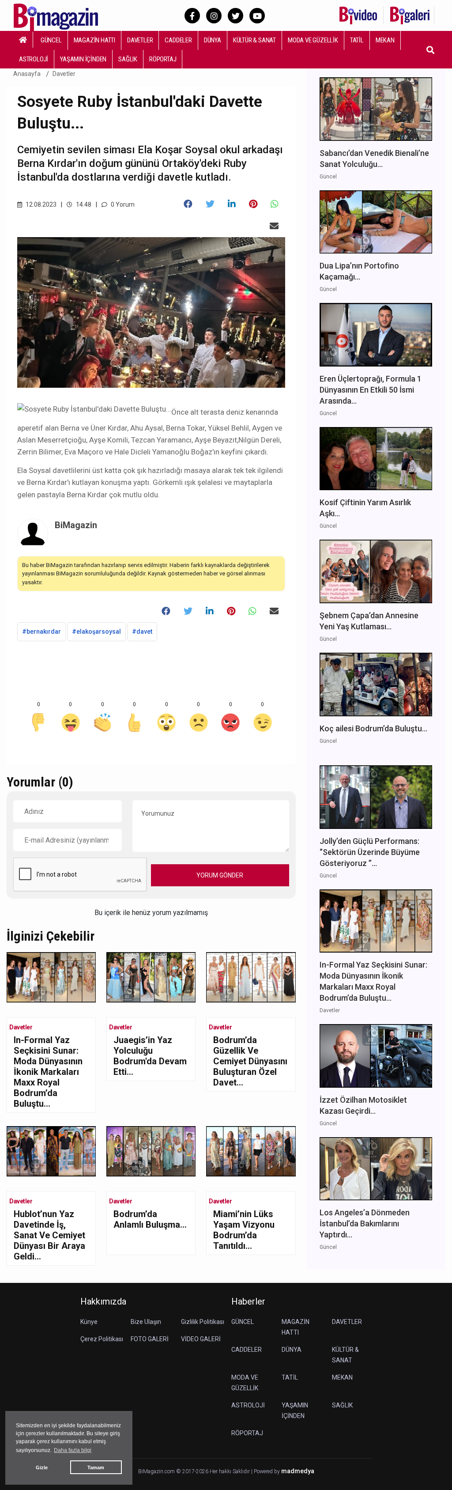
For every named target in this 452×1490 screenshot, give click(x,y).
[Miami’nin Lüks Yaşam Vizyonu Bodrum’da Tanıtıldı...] (250, 1150)
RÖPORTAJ (162, 59)
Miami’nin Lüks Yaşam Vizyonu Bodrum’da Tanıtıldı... (244, 1230)
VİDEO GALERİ (201, 1339)
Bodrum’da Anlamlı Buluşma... (150, 1219)
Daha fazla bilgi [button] (72, 1450)
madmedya (297, 1471)
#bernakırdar (41, 631)
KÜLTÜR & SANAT (254, 40)
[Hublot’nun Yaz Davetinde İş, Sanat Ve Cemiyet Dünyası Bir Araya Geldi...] (51, 1150)
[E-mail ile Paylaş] (274, 226)
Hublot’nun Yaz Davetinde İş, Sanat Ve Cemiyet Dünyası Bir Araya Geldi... (49, 1235)
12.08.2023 (40, 204)
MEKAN (385, 40)
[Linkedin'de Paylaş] (231, 204)
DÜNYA (212, 40)
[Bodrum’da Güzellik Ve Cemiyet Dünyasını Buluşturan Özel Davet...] (250, 976)
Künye (89, 1321)
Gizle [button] (42, 1467)
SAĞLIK (127, 59)
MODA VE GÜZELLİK (313, 40)
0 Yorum (122, 204)
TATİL (357, 40)
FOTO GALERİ (150, 1339)
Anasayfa (27, 73)
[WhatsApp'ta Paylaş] (274, 204)
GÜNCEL (51, 40)
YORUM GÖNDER (219, 875)
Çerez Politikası (101, 1339)
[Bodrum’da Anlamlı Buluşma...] (151, 1150)
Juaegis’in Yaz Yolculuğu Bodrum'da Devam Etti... (150, 1056)
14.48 (83, 204)
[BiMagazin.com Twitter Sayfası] (235, 15)
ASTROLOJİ (33, 59)
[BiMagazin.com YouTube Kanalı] (257, 15)
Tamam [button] (95, 1467)
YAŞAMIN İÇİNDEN (83, 59)
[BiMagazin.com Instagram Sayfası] (214, 15)
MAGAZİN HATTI (94, 40)
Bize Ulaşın (146, 1321)
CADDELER (178, 40)
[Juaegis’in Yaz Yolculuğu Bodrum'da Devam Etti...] (151, 976)
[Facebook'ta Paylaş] (188, 204)
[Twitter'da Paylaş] (210, 204)
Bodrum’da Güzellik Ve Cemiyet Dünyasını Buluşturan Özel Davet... (250, 1061)
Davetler (64, 73)
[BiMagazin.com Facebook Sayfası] (192, 15)
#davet (142, 631)
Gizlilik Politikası (202, 1321)
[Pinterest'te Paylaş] (253, 204)
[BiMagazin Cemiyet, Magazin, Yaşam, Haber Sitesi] (61, 15)
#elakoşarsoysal (96, 631)
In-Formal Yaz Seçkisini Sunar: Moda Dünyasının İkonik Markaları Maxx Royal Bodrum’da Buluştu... (48, 1072)
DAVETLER (140, 40)
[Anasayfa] (23, 40)
